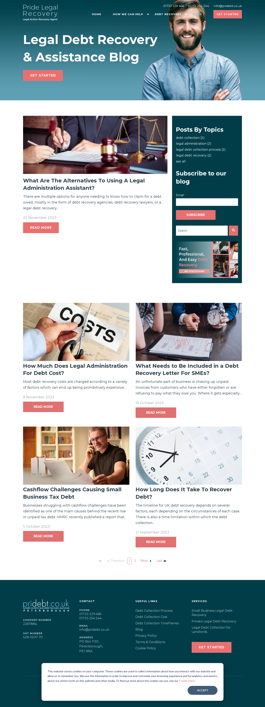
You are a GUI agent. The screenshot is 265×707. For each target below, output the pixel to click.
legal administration (193, 143)
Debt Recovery (168, 14)
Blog (197, 14)
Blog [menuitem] (139, 629)
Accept (202, 690)
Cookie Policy (187, 680)
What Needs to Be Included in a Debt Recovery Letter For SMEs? (187, 369)
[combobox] (202, 230)
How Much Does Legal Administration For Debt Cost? (75, 369)
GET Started (211, 647)
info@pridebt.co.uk (228, 6)
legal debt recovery (193, 155)
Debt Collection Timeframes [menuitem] (157, 623)
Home (96, 14)
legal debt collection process (201, 149)
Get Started (43, 75)
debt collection (190, 138)
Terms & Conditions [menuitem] (150, 642)
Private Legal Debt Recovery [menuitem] (214, 621)
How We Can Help (128, 14)
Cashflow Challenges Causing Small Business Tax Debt (72, 493)
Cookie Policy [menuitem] (145, 648)
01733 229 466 (173, 6)
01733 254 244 (198, 6)
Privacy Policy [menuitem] (146, 635)
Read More (41, 227)
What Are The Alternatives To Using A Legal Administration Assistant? (84, 184)
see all (181, 161)
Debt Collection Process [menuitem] (154, 611)
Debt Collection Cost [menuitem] (151, 617)
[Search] (233, 230)
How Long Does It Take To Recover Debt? (184, 493)
